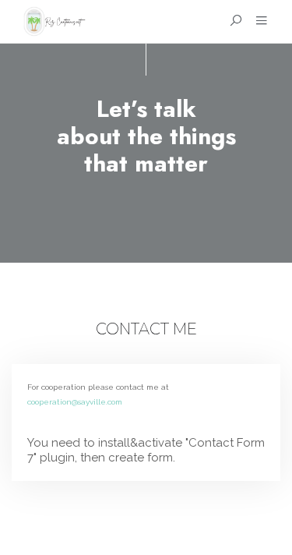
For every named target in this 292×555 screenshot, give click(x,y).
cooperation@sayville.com (74, 402)
